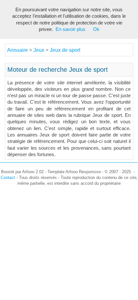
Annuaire (17, 50)
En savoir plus (70, 29)
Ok (96, 29)
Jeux (39, 50)
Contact (8, 177)
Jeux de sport (65, 50)
